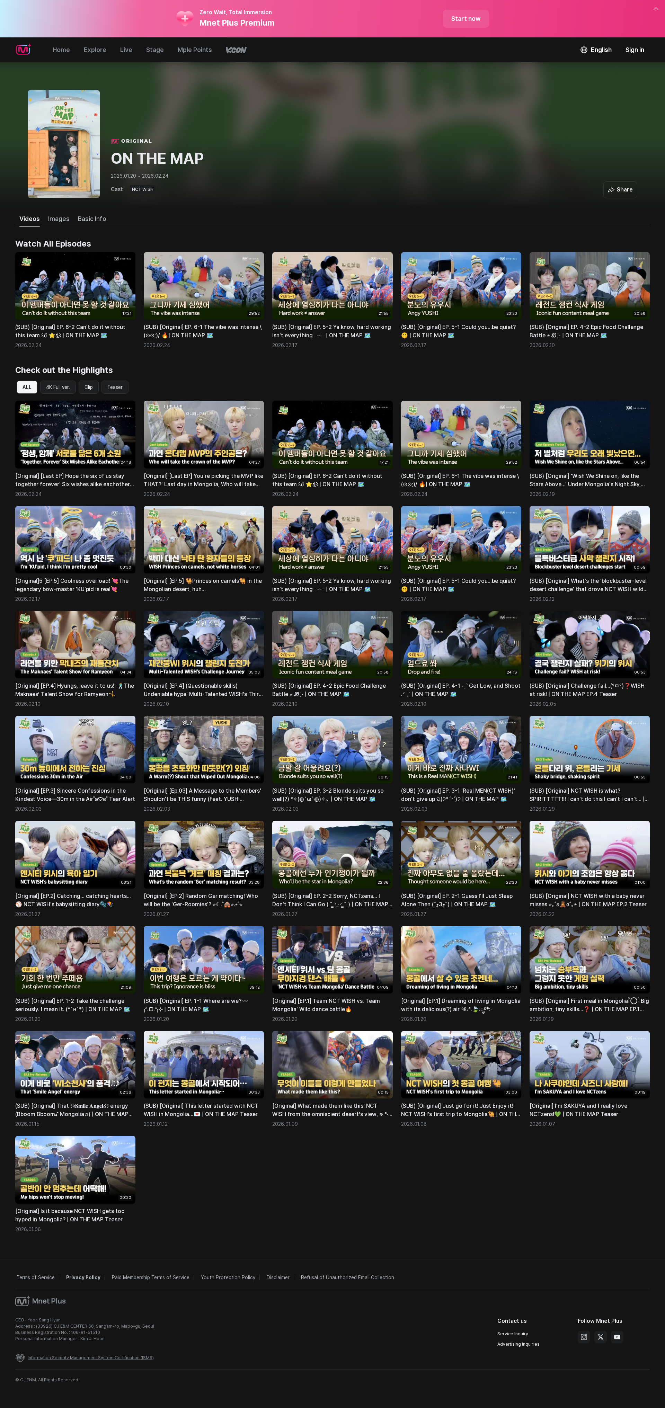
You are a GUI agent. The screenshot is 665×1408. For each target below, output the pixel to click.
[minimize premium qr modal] (656, 9)
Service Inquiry (512, 1333)
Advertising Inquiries (518, 1344)
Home (61, 49)
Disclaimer (278, 1277)
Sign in (635, 49)
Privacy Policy (83, 1277)
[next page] (636, 300)
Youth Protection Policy (228, 1277)
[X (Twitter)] (600, 1337)
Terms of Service (36, 1277)
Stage (155, 49)
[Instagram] (584, 1337)
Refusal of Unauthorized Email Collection (347, 1277)
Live (126, 49)
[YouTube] (617, 1337)
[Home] (23, 50)
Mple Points (195, 49)
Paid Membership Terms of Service (150, 1277)
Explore (95, 49)
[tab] (30, 219)
